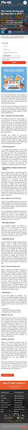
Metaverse (16, 413)
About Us (3, 395)
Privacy (2, 411)
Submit (14, 62)
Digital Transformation (19, 395)
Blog (7, 36)
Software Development (19, 398)
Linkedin (2, 31)
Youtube (22, 415)
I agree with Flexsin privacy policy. (10, 52)
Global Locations (4, 407)
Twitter (6, 31)
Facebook (9, 31)
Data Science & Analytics (19, 407)
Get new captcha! (6, 59)
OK (24, 427)
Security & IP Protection (6, 404)
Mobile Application (18, 402)
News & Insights (4, 402)
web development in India (12, 219)
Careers (2, 409)
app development (15, 269)
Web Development (18, 400)
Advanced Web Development (17, 36)
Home (2, 36)
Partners (2, 400)
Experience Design (18, 404)
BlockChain (16, 411)
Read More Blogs (7, 375)
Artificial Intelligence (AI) (19, 409)
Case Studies (3, 398)
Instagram (18, 415)
